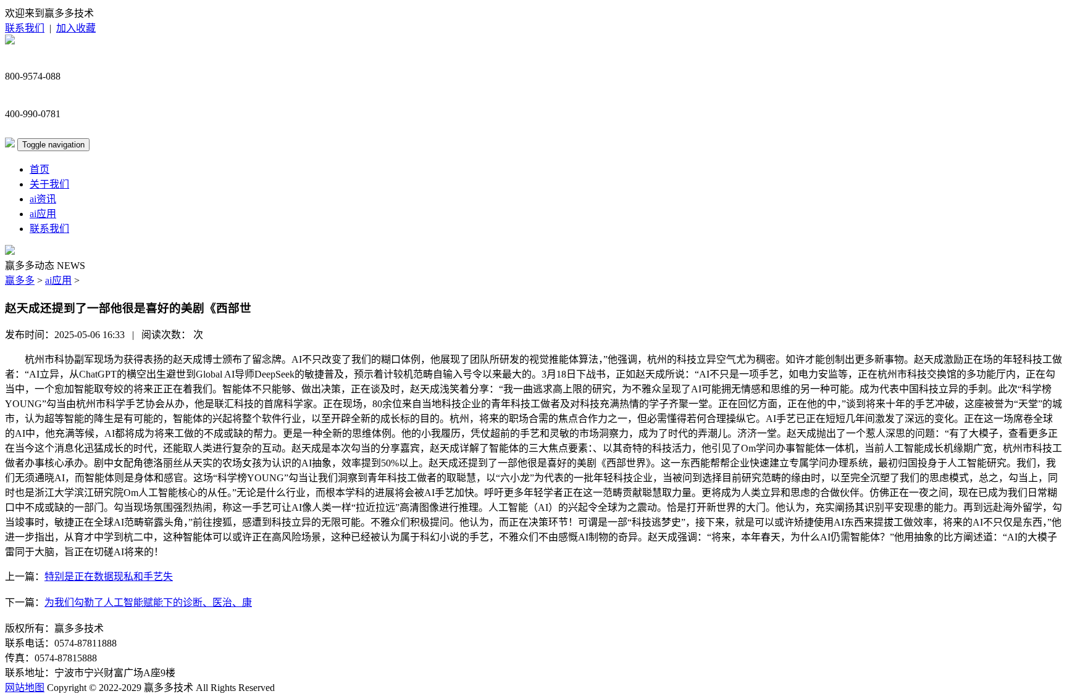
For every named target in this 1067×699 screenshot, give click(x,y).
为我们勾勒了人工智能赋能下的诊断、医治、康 (148, 602)
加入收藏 (76, 28)
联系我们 (24, 28)
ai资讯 (43, 199)
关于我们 (49, 184)
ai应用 (43, 214)
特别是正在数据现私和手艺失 (108, 576)
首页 (39, 169)
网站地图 (24, 687)
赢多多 (20, 280)
